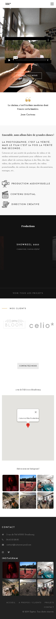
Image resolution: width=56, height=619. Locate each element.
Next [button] (53, 260)
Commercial (21, 249)
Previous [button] (3, 260)
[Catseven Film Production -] (8, 4)
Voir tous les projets (28, 293)
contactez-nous (28, 366)
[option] (28, 243)
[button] (28, 425)
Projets (49, 603)
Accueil (10, 603)
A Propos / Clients (30, 603)
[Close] (36, 412)
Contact (49, 607)
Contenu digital (33, 249)
